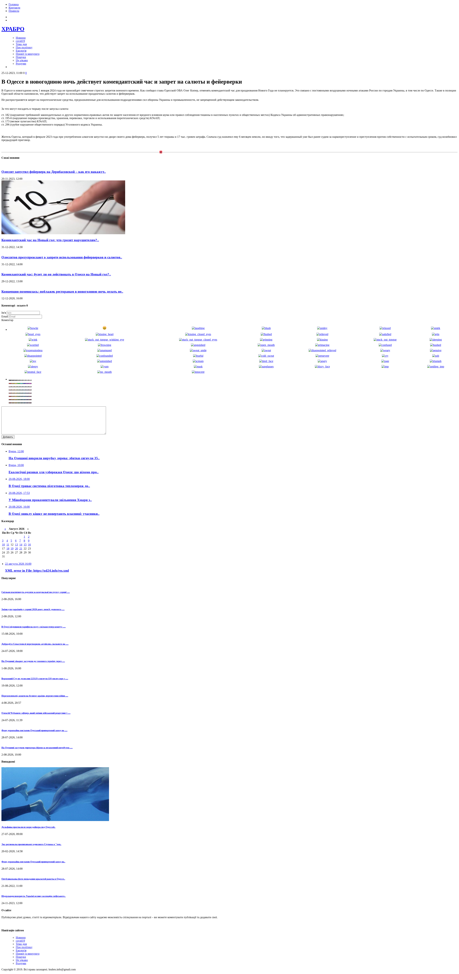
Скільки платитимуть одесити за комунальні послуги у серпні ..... (35, 592)
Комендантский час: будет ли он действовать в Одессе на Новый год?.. (56, 274)
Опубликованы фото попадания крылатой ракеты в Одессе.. (33, 879)
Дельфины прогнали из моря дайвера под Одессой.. (28, 827)
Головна (14, 4)
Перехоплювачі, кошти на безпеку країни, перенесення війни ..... (34, 695)
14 (20, 544)
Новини (21, 37)
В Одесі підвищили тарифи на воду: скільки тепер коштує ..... (33, 626)
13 (16, 544)
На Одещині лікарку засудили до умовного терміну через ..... (33, 661)
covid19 (20, 41)
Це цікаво (22, 60)
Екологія (21, 50)
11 (7, 544)
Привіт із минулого (27, 53)
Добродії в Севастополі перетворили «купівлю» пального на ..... (34, 644)
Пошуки (21, 57)
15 (25, 544)
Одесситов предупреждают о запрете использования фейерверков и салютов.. (61, 257)
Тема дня (21, 44)
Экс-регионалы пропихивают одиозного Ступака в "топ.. (31, 844)
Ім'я (3, 312)
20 (16, 548)
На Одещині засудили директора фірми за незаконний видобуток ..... (37, 747)
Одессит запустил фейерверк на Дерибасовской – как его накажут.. (53, 172)
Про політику (24, 47)
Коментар (7, 320)
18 (7, 548)
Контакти (14, 7)
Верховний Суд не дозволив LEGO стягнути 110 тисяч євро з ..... (34, 678)
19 (12, 548)
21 (20, 548)
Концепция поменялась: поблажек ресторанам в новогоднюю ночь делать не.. (62, 291)
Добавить (8, 437)
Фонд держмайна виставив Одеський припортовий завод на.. (33, 861)
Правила (14, 10)
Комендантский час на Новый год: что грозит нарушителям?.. (50, 240)
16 (29, 544)
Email (4, 316)
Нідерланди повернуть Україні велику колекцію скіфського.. (33, 896)
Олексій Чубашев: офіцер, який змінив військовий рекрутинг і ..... (35, 713)
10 (3, 544)
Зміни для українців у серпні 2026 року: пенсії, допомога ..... (33, 609)
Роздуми (21, 63)
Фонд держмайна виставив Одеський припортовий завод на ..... (34, 730)
